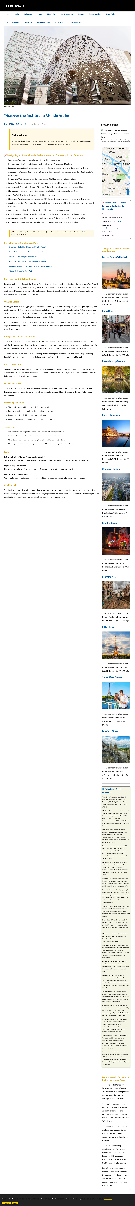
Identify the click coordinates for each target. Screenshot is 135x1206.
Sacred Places (75, 22)
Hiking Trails (110, 14)
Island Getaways (12, 22)
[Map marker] (116, 170)
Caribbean (28, 14)
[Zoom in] (128, 190)
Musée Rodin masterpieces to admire (23, 257)
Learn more (108, 1199)
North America (67, 14)
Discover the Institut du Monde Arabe (36, 115)
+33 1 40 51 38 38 (115, 221)
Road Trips (28, 22)
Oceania (81, 14)
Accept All (6, 1203)
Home (8, 14)
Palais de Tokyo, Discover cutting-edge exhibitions (27, 261)
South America (95, 14)
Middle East (51, 14)
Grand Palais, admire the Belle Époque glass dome (27, 252)
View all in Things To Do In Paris (21, 271)
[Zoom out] (128, 193)
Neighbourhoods (43, 22)
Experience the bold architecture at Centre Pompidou (28, 247)
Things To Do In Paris (18, 124)
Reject (15, 1203)
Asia (17, 14)
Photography (60, 22)
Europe (39, 14)
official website (81, 232)
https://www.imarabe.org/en (111, 228)
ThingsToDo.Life (15, 5)
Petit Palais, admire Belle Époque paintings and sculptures (30, 266)
